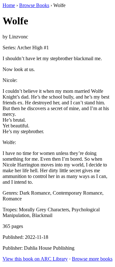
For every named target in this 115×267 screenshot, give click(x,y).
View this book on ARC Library (35, 259)
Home (9, 5)
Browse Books (34, 5)
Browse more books (92, 259)
